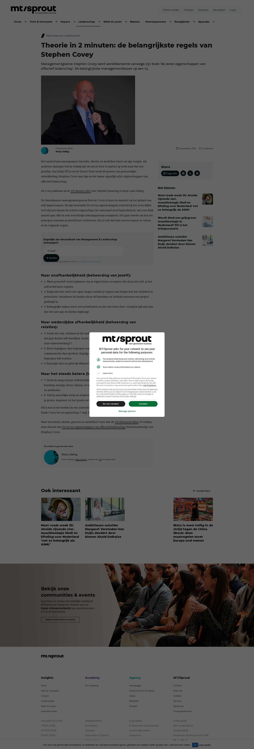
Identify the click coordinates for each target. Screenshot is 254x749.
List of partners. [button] (149, 385)
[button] (127, 373)
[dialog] (127, 374)
